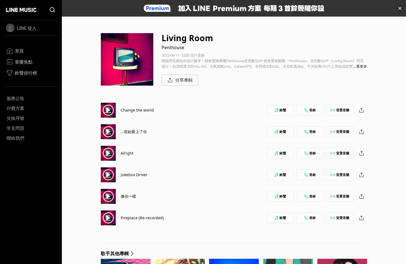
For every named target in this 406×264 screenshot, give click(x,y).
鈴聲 (283, 110)
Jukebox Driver (134, 174)
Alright (127, 153)
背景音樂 (342, 110)
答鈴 (312, 110)
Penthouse (173, 47)
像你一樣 (128, 196)
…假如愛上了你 (134, 131)
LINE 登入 (26, 28)
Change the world (137, 110)
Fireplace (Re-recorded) (142, 217)
